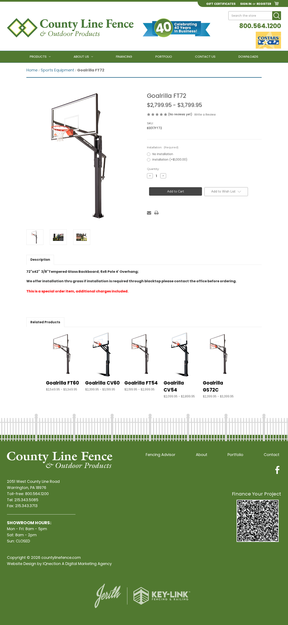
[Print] (156, 213)
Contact (271, 454)
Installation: (162, 147)
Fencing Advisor (160, 454)
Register (264, 4)
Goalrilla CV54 (174, 386)
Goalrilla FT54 (141, 383)
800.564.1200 (260, 25)
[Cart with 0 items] (276, 4)
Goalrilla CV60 (102, 383)
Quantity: (153, 169)
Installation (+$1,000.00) (169, 159)
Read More (63, 358)
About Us (81, 56)
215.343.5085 (26, 499)
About (201, 454)
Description (40, 259)
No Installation (162, 154)
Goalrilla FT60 (62, 383)
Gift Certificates (221, 4)
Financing (124, 56)
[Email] (149, 213)
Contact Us (205, 56)
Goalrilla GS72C (213, 386)
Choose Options (63, 350)
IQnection (52, 563)
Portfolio (163, 56)
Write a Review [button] (205, 114)
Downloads (248, 56)
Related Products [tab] (45, 322)
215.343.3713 (26, 505)
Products (38, 56)
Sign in (246, 4)
